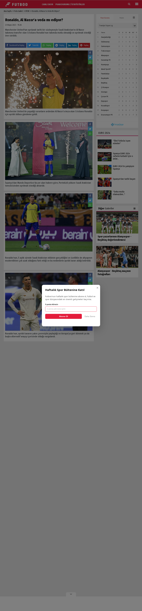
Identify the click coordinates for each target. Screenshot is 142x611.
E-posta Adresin (51, 304)
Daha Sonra (90, 316)
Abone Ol (63, 316)
